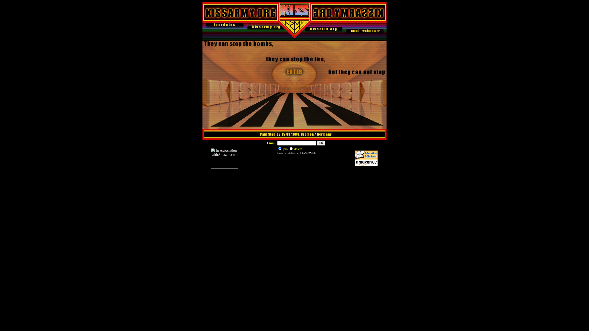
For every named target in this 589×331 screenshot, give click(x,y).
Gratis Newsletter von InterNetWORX (296, 153)
